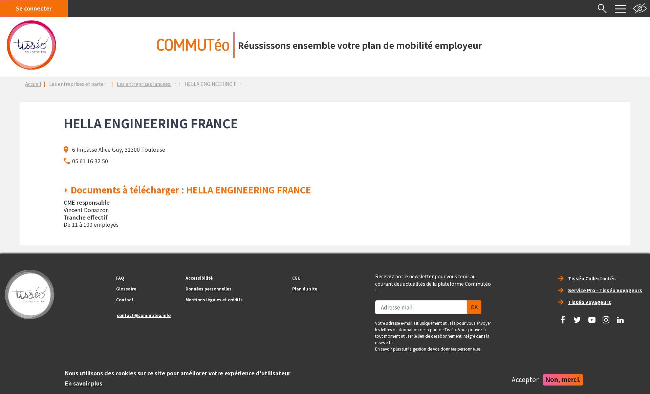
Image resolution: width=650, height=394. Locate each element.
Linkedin (620, 317)
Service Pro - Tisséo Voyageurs (605, 290)
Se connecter (34, 8)
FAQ (120, 278)
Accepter (525, 379)
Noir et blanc (640, 8)
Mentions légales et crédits (214, 299)
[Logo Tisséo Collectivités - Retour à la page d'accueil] (31, 45)
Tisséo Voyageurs (589, 302)
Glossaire (126, 289)
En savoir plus (83, 383)
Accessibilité (199, 278)
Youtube (592, 317)
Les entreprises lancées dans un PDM (158, 83)
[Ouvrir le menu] (620, 8)
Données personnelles (209, 289)
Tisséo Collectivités (592, 278)
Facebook (563, 317)
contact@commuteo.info (144, 315)
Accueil (33, 83)
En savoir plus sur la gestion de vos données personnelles (427, 349)
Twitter (577, 317)
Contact (124, 299)
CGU (296, 278)
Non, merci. (563, 379)
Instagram (606, 317)
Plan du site (304, 289)
